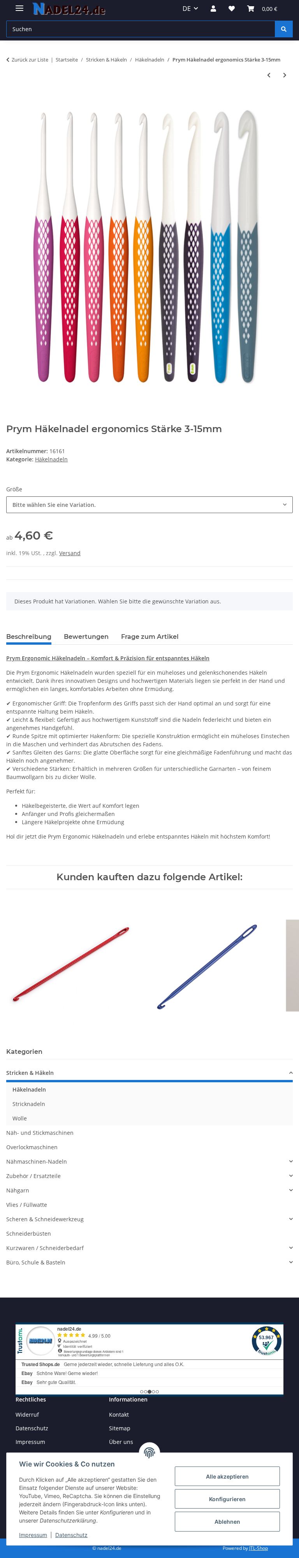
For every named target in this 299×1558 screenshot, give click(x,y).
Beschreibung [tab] (28, 636)
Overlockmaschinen (32, 1147)
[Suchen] (284, 29)
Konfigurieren (227, 1499)
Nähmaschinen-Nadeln (36, 1161)
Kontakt (119, 1414)
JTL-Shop (258, 1548)
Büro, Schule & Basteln (35, 1262)
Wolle (19, 1118)
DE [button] (187, 8)
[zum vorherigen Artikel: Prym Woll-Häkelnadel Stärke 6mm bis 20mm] (269, 75)
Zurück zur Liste (30, 59)
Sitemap (119, 1428)
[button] (213, 8)
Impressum (33, 1535)
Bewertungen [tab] (86, 636)
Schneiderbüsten (28, 1233)
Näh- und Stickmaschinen (40, 1132)
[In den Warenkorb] (12, 101)
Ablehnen (227, 1521)
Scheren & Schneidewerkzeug (45, 1219)
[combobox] (149, 504)
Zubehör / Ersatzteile (33, 1176)
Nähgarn (17, 1190)
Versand (70, 553)
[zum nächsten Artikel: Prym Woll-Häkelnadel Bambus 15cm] (285, 75)
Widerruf (27, 1414)
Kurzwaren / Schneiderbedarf (45, 1248)
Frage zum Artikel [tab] (150, 636)
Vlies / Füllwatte (26, 1204)
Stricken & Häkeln (30, 1072)
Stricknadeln (28, 1104)
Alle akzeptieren (227, 1476)
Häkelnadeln (51, 459)
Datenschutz (71, 1535)
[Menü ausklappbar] (19, 5)
